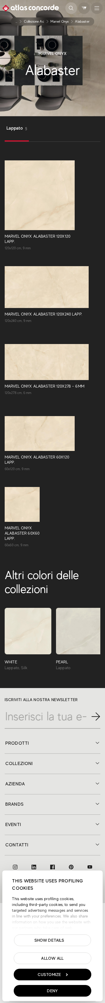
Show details (49, 940)
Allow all (52, 958)
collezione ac (34, 21)
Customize (49, 974)
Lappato (16, 128)
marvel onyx (59, 21)
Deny (52, 990)
